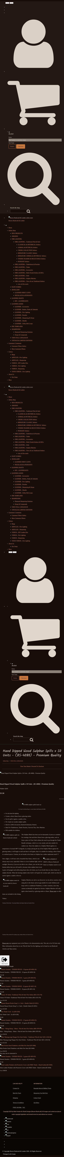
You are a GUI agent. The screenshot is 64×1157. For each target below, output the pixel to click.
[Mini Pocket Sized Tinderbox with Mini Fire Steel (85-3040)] (18, 1045)
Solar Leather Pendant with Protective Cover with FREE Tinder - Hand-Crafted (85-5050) (25, 1067)
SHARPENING (16, 329)
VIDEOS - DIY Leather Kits (20, 363)
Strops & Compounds (21, 335)
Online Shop (12, 230)
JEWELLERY (16, 289)
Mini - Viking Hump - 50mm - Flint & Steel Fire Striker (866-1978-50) (20, 1031)
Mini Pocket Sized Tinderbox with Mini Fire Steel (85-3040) (17, 1048)
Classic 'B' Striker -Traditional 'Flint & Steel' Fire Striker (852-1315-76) (20, 997)
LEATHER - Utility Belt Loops (24, 323)
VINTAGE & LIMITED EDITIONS (22, 340)
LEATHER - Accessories (22, 306)
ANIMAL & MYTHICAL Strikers (27, 247)
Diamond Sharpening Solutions (24, 332)
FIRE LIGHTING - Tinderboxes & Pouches (27, 264)
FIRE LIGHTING (17, 239)
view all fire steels (23, 284)
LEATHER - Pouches (21, 315)
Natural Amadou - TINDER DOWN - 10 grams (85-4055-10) (17, 989)
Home (10, 227)
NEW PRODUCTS (17, 233)
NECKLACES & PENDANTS (23, 295)
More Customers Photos (18, 349)
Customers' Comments (15, 343)
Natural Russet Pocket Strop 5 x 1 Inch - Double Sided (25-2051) (18, 1006)
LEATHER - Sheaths (21, 321)
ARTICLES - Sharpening (19, 360)
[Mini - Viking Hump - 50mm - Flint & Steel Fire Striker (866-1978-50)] (21, 1028)
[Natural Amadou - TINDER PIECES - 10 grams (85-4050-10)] (18, 969)
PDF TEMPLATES (17, 326)
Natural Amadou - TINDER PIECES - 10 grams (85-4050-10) (17, 972)
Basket (12, 146)
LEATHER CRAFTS (18, 298)
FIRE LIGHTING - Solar (22, 275)
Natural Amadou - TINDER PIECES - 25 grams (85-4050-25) (17, 1023)
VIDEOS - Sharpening (18, 368)
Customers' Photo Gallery (19, 346)
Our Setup (14, 377)
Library (11, 352)
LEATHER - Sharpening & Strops (24, 318)
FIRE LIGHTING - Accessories (24, 270)
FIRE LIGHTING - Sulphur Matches (25, 278)
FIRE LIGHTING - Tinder (22, 267)
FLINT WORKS (16, 287)
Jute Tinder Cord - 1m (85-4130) (9, 1014)
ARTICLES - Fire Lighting (19, 357)
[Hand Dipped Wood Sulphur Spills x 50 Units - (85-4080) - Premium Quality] (3, 778)
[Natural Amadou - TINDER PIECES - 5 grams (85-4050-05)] (18, 978)
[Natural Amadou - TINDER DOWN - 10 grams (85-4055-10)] (18, 986)
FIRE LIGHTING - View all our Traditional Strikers (30, 281)
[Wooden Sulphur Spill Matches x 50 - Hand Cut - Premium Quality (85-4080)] (9, 778)
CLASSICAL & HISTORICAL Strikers (29, 244)
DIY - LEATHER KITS (21, 301)
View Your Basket (25, 766)
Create (14, 1154)
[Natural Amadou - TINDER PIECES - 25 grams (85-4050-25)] (18, 1020)
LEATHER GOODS (17, 304)
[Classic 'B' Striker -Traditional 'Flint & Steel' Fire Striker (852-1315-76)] (21, 995)
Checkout (20, 146)
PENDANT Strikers (23, 261)
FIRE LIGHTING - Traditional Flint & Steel (27, 242)
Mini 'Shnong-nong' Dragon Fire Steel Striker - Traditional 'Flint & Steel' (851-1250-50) (25, 1040)
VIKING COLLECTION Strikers (27, 250)
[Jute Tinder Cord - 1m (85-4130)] (10, 1011)
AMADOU (15, 236)
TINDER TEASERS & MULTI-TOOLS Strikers (32, 258)
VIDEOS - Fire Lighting (19, 366)
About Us (11, 374)
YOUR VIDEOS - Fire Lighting (21, 371)
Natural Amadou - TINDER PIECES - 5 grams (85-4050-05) (17, 980)
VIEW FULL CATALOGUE (20, 337)
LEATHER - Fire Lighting (22, 312)
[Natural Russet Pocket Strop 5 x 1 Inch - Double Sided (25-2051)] (19, 1003)
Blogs (13, 354)
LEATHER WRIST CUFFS (23, 292)
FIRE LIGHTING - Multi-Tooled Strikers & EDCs (29, 273)
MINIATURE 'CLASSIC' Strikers (27, 253)
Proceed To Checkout (38, 766)
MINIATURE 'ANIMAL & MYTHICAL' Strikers (32, 256)
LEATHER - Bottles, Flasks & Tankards (26, 309)
